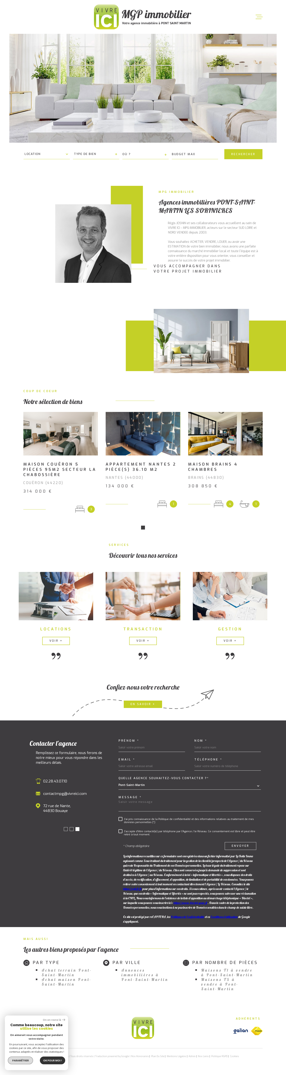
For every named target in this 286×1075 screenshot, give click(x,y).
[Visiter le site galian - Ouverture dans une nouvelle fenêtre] (241, 1031)
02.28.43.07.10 (55, 781)
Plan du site (157, 1056)
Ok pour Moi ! (52, 1060)
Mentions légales (176, 1056)
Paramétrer (20, 1060)
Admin (192, 1056)
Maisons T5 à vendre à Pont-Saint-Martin (220, 984)
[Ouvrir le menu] (259, 16)
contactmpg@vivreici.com (65, 793)
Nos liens (203, 1056)
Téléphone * (208, 759)
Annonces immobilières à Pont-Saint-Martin (144, 975)
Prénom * (128, 740)
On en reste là (52, 1019)
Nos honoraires (140, 1056)
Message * (130, 797)
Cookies (234, 1056)
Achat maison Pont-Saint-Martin (67, 982)
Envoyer (240, 846)
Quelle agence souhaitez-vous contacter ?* (163, 778)
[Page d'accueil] (143, 17)
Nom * (200, 740)
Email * (126, 759)
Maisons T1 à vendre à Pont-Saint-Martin (227, 972)
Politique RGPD (219, 1056)
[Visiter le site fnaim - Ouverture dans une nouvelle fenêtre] (257, 1031)
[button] (143, 528)
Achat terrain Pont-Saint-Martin (67, 972)
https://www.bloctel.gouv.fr (191, 903)
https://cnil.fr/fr (132, 889)
